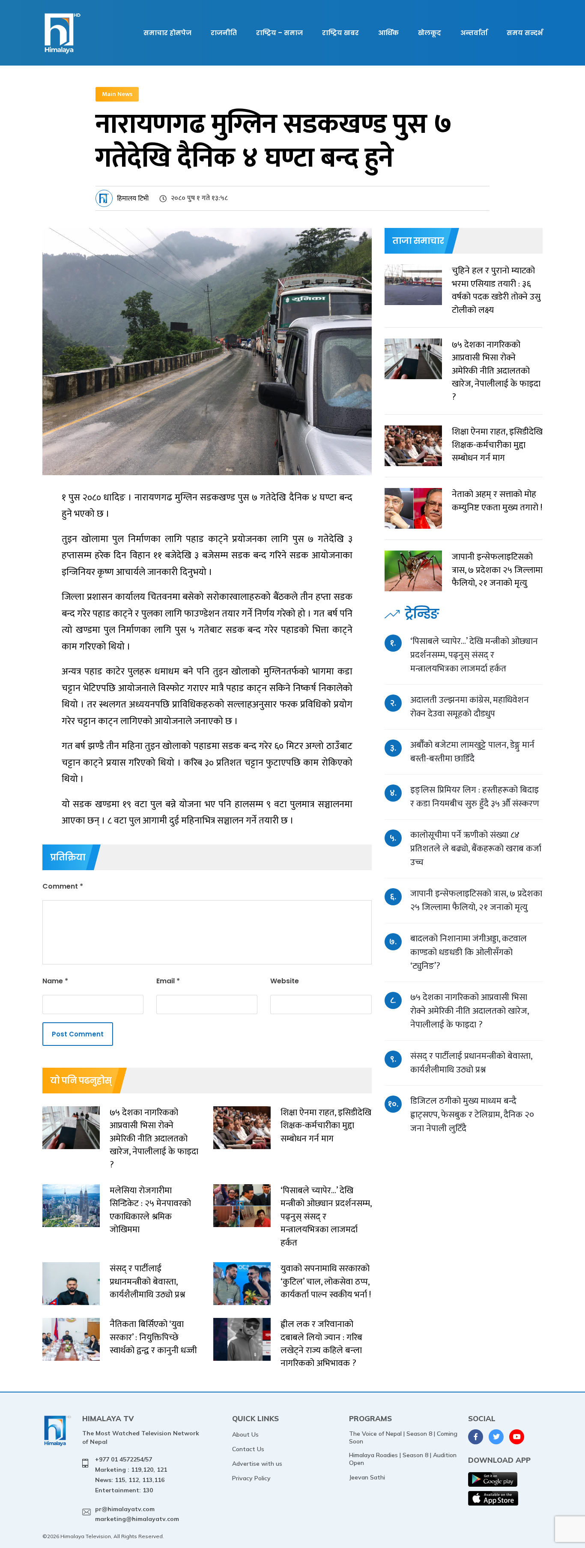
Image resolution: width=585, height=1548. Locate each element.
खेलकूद (429, 32)
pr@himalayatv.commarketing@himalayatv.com (137, 1514)
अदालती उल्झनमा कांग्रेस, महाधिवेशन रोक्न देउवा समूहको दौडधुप (469, 706)
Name (55, 981)
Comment (62, 886)
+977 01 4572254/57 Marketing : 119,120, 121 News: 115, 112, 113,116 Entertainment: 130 (131, 1474)
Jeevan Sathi (367, 1477)
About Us (245, 1434)
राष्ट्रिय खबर (340, 32)
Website (284, 981)
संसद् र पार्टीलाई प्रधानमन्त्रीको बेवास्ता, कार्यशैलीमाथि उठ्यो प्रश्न (471, 1062)
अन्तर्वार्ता (473, 32)
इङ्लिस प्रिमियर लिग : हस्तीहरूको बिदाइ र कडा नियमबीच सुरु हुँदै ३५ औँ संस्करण (474, 796)
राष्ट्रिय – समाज (279, 32)
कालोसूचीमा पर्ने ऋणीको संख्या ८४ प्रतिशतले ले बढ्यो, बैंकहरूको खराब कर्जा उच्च (475, 848)
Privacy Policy (251, 1478)
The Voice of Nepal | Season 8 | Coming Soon (403, 1437)
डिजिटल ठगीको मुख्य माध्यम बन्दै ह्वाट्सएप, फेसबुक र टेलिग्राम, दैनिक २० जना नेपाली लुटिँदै (472, 1114)
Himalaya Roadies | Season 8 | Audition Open (403, 1459)
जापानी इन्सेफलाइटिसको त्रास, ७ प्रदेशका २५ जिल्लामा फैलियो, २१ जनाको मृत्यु (476, 900)
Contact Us (248, 1449)
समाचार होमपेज (167, 32)
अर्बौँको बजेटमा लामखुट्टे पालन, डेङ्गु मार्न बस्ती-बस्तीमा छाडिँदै (472, 751)
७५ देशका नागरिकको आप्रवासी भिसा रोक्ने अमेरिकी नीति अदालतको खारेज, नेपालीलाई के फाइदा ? (469, 1011)
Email (168, 981)
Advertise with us (257, 1463)
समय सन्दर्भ (525, 32)
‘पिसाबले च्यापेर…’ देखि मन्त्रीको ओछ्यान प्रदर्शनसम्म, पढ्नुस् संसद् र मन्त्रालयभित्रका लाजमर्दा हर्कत (474, 655)
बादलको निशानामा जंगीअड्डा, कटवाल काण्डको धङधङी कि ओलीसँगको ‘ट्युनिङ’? (468, 952)
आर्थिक (388, 32)
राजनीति (224, 32)
